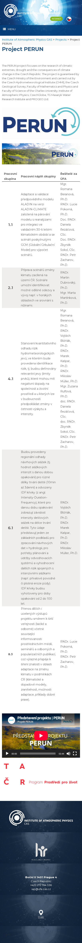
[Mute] (68, 754)
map (41, 917)
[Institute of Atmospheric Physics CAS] (32, 11)
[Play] (7, 754)
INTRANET (56, 19)
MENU (12, 29)
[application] (41, 735)
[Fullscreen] (75, 754)
